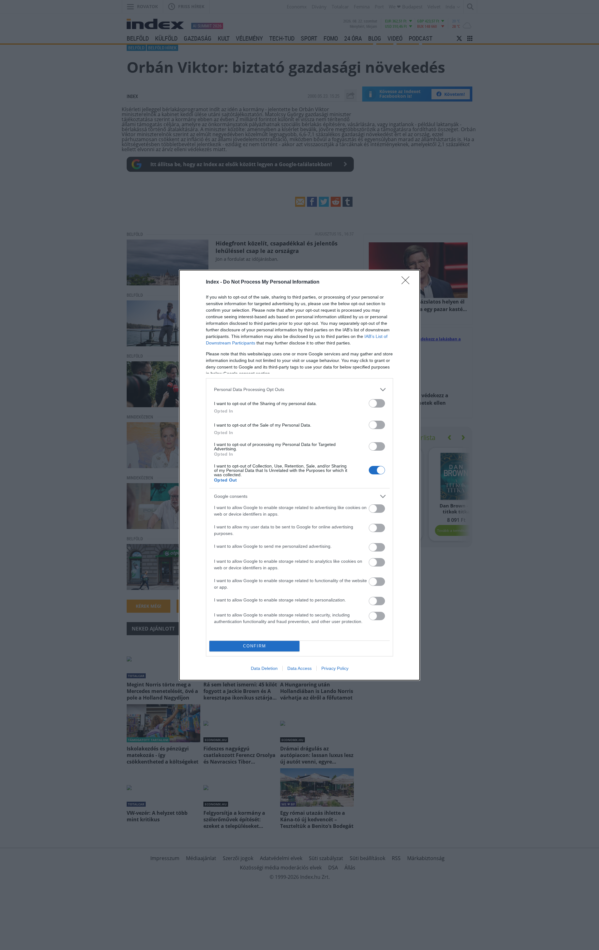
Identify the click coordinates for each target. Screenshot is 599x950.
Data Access (299, 668)
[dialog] (299, 475)
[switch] (377, 403)
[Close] (407, 282)
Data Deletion (264, 668)
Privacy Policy (334, 668)
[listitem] (299, 389)
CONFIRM (254, 646)
